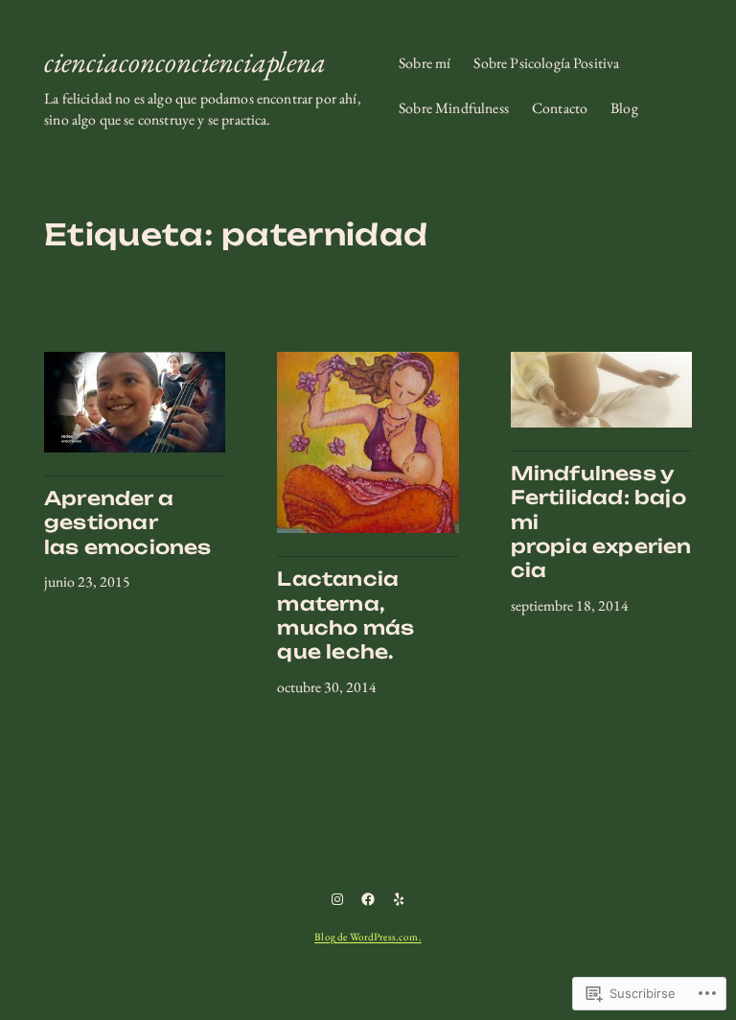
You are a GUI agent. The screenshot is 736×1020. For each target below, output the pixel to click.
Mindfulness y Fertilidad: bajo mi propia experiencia (601, 522)
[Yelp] (398, 899)
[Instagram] (337, 899)
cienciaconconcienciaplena (185, 61)
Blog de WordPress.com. (368, 936)
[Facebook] (368, 899)
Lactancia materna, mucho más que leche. (345, 615)
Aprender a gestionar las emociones (128, 523)
